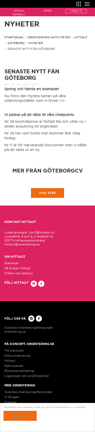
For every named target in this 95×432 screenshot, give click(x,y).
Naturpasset (13, 365)
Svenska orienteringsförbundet (28, 392)
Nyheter (36, 42)
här (62, 100)
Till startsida (13, 350)
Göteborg (16, 42)
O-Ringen (11, 397)
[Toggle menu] (87, 3)
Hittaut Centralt (19, 12)
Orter (47, 10)
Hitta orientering (17, 355)
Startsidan (13, 37)
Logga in (76, 11)
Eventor (10, 402)
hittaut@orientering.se (21, 244)
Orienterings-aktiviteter (48, 37)
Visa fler (47, 192)
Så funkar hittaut (17, 268)
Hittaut (80, 37)
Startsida (11, 263)
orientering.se (15, 331)
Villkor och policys (18, 273)
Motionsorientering (19, 371)
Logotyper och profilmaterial (26, 376)
